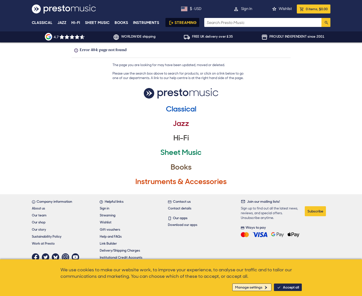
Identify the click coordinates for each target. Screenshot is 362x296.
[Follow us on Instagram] (67, 257)
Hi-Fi (75, 22)
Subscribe (315, 211)
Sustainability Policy (46, 236)
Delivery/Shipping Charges (120, 250)
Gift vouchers (110, 229)
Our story (39, 229)
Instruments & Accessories (181, 181)
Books (121, 22)
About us (38, 208)
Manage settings (248, 287)
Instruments (146, 22)
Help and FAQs (111, 236)
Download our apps (182, 225)
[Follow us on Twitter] (47, 257)
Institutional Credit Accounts (121, 257)
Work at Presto (43, 243)
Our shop (39, 222)
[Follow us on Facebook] (37, 257)
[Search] (325, 22)
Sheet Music (97, 22)
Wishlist (285, 8)
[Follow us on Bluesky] (57, 257)
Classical (42, 22)
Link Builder (108, 243)
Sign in (246, 8)
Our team (39, 215)
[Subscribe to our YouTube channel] (77, 257)
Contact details (179, 208)
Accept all (291, 287)
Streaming (186, 22)
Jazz (62, 22)
